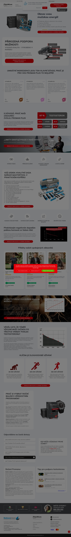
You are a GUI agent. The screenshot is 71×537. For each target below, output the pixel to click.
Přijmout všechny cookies (48, 270)
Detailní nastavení (34, 270)
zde (37, 267)
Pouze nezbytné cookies (22, 270)
